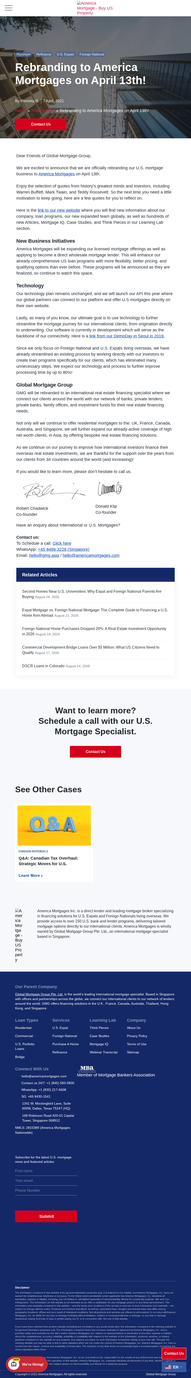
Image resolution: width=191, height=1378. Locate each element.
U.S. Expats (65, 54)
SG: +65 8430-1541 (36, 1096)
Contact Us (41, 124)
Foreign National (92, 54)
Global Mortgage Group (161, 1374)
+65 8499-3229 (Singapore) (63, 549)
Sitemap (133, 1052)
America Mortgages (56, 174)
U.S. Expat (60, 1028)
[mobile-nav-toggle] (8, 8)
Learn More (29, 876)
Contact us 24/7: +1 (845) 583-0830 (47, 1083)
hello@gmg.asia (44, 555)
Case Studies (99, 1036)
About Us (133, 1028)
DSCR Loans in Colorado (43, 666)
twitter (28, 1143)
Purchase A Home (65, 1044)
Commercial (24, 1036)
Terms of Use (137, 1044)
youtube (59, 1143)
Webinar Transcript (104, 1052)
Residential (23, 1028)
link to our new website (59, 210)
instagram (18, 1143)
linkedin (39, 1143)
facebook (49, 1143)
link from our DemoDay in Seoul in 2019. (127, 336)
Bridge (20, 1057)
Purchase (24, 54)
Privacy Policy (137, 1036)
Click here (62, 543)
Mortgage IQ (99, 1044)
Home (20, 110)
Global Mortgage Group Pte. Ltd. (39, 994)
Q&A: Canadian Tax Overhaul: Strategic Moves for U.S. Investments (48, 864)
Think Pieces (43, 110)
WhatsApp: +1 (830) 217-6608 (43, 1090)
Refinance (43, 54)
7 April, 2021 (53, 101)
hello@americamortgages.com (91, 555)
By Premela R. (27, 101)
